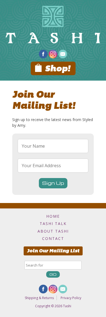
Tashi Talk (53, 223)
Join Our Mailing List (53, 251)
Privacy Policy (71, 298)
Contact (53, 238)
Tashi (67, 306)
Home (53, 216)
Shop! (57, 68)
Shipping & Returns (39, 298)
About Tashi (53, 231)
